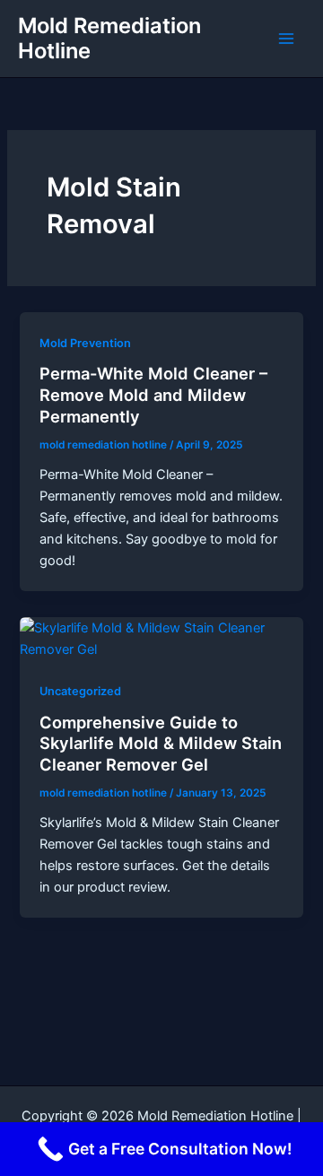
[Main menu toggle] (286, 38)
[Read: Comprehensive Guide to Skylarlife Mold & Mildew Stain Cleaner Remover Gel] (161, 638)
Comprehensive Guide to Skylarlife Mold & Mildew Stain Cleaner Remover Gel (160, 743)
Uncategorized (80, 691)
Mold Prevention (85, 343)
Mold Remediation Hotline (109, 38)
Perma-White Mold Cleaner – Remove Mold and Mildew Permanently (153, 394)
